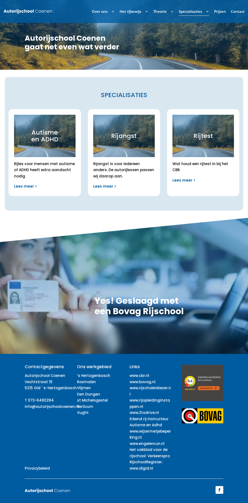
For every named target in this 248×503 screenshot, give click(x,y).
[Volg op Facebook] (219, 490)
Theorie (160, 11)
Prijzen (220, 11)
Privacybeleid (37, 468)
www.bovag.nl (142, 381)
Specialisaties (190, 11)
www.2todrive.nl (144, 412)
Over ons (100, 11)
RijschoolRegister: (146, 462)
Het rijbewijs (130, 11)
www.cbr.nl (139, 375)
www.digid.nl (141, 468)
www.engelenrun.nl (147, 443)
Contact (238, 11)
